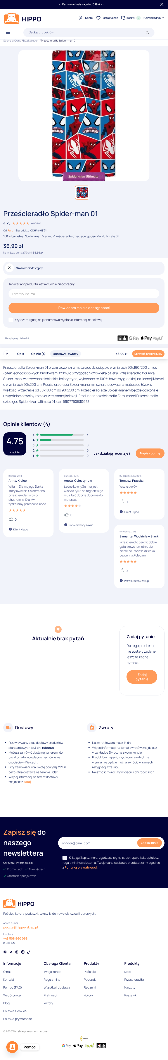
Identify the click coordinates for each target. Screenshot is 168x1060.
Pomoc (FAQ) (12, 987)
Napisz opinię (150, 453)
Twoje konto (52, 972)
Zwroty (48, 1003)
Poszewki (130, 995)
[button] (82, 193)
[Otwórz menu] (8, 32)
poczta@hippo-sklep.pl (20, 927)
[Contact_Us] (12, 1047)
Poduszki (90, 979)
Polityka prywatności (18, 1019)
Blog (6, 1003)
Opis (20, 354)
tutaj (27, 782)
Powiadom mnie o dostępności (84, 307)
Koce (127, 972)
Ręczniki (90, 987)
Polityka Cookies (14, 1011)
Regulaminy (52, 979)
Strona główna (12, 40)
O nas (7, 972)
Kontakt (8, 979)
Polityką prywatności (81, 867)
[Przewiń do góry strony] (6, 353)
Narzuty (129, 987)
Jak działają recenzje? (112, 453)
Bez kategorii (31, 40)
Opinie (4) (38, 354)
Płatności (50, 995)
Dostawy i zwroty (65, 354)
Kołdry (88, 995)
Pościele (90, 972)
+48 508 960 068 (15, 938)
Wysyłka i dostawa (57, 987)
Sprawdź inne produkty (148, 354)
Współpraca (12, 995)
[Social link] (5, 952)
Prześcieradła (134, 979)
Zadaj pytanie (142, 676)
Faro (10, 230)
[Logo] (23, 18)
